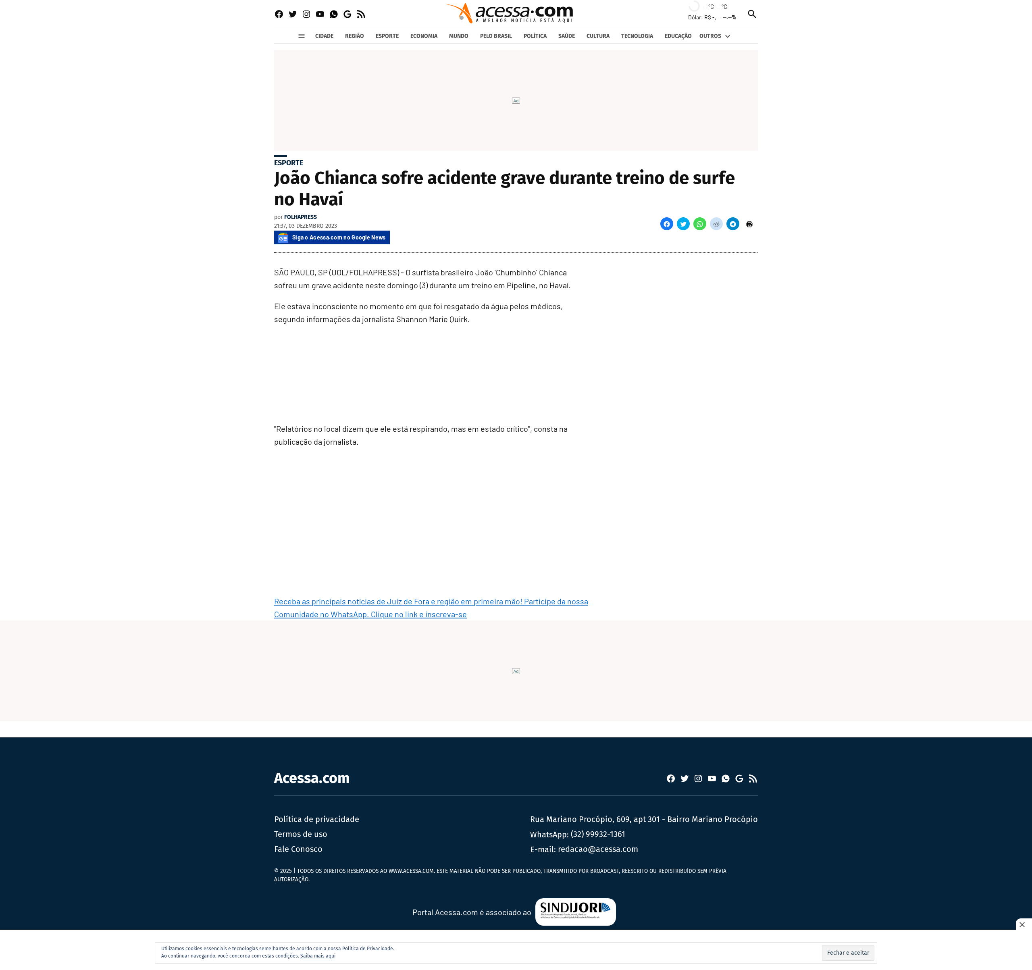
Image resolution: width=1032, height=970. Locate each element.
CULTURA (598, 36)
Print (749, 223)
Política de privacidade (316, 819)
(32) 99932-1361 (598, 834)
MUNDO (458, 36)
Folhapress (300, 217)
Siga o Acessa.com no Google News (339, 237)
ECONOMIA (423, 36)
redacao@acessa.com (598, 849)
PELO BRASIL (496, 36)
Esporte (288, 162)
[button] (666, 223)
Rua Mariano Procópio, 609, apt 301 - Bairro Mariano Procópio (644, 819)
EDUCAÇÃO (678, 36)
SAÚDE (566, 36)
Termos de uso (300, 834)
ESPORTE (387, 36)
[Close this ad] (1024, 924)
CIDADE (324, 36)
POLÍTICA (535, 36)
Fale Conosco (298, 849)
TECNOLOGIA (637, 36)
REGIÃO (354, 36)
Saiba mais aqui (317, 956)
